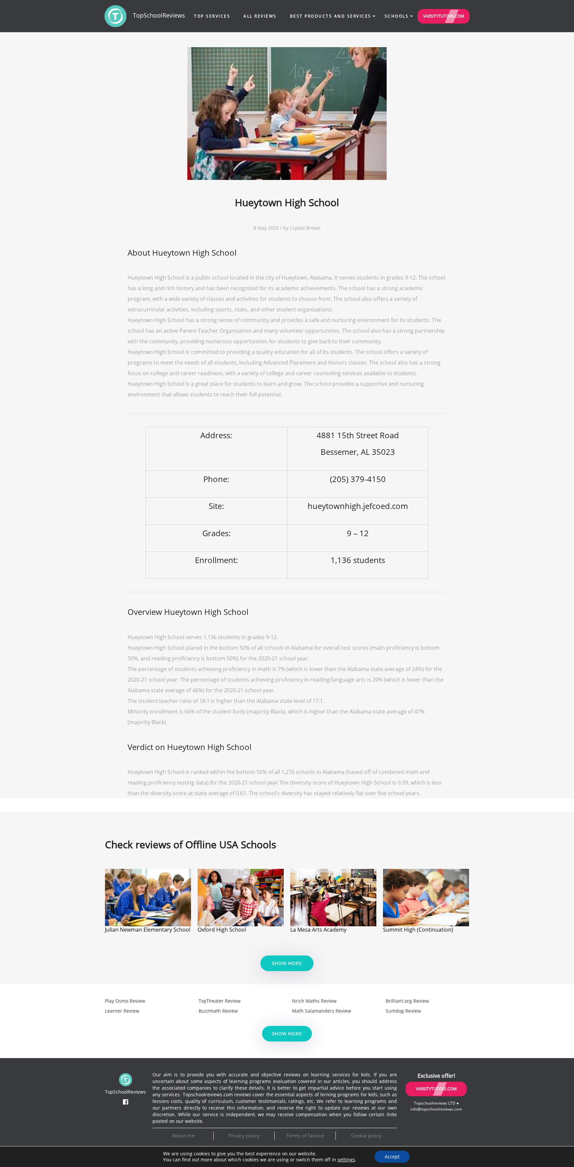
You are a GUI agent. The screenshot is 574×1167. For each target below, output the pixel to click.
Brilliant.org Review (407, 1001)
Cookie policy (366, 1135)
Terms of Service (305, 1135)
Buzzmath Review (218, 1011)
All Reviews (260, 16)
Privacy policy (244, 1135)
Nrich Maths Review (314, 1001)
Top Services (212, 16)
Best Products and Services (330, 16)
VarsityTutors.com (443, 16)
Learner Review (122, 1011)
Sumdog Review (403, 1011)
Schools (397, 16)
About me (183, 1135)
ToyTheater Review (219, 1001)
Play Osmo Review (125, 1001)
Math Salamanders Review (321, 1011)
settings (346, 1160)
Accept (392, 1156)
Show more (287, 963)
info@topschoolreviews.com (436, 1109)
